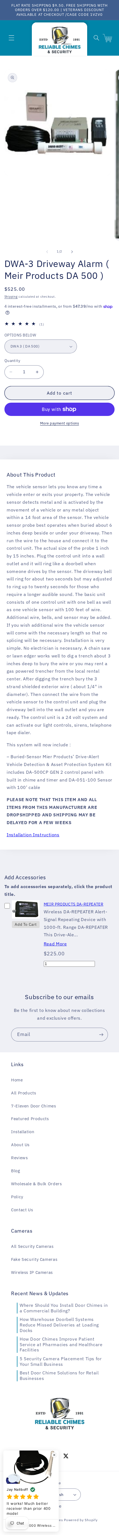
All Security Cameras (32, 1246)
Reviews (19, 1157)
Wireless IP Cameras (32, 1272)
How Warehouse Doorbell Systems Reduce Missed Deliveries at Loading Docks (59, 1325)
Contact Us (22, 1209)
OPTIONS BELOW (20, 335)
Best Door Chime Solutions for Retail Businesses (59, 1375)
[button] (11, 38)
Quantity (12, 360)
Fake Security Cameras (34, 1259)
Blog (15, 1170)
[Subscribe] (101, 1034)
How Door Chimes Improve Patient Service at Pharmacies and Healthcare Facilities (61, 1344)
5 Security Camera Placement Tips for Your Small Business (61, 1361)
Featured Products (30, 1118)
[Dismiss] (54, 1455)
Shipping (11, 297)
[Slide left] (47, 252)
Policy (17, 1196)
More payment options (59, 423)
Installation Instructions (33, 834)
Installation (23, 1131)
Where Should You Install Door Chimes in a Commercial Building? (64, 1307)
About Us (20, 1144)
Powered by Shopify (80, 1520)
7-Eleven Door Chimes (33, 1106)
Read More (55, 944)
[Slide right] (72, 252)
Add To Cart (26, 924)
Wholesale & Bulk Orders (36, 1183)
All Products (23, 1093)
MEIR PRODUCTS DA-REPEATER (74, 904)
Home (17, 1080)
